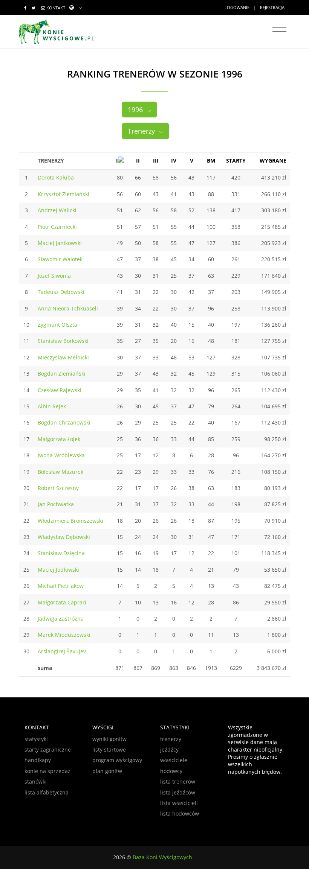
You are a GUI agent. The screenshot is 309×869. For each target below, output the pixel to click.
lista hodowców (179, 813)
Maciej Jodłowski (58, 569)
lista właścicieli (179, 803)
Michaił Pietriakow (61, 585)
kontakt (55, 8)
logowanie (237, 7)
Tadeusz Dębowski (61, 291)
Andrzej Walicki (57, 210)
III (156, 160)
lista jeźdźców (177, 792)
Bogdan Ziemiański (62, 373)
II (138, 160)
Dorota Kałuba (56, 177)
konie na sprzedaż (47, 771)
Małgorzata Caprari (62, 602)
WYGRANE (273, 160)
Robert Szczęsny (58, 488)
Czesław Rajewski (59, 390)
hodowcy (171, 771)
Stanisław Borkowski (63, 340)
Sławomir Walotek (60, 259)
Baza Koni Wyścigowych (162, 857)
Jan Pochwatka (56, 504)
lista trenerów (177, 781)
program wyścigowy (117, 760)
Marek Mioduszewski (64, 634)
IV (173, 160)
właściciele (173, 760)
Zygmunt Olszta (57, 324)
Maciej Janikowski (60, 243)
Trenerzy (142, 130)
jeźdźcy (169, 749)
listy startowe (109, 749)
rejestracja (272, 7)
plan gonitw (107, 771)
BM (211, 160)
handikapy (37, 760)
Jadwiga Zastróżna (61, 618)
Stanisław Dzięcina (61, 553)
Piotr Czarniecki (57, 226)
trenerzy (170, 739)
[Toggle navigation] (279, 28)
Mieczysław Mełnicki (63, 357)
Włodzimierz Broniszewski (70, 520)
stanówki (35, 781)
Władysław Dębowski (64, 536)
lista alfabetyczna (46, 792)
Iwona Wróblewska (61, 455)
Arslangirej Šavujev (62, 651)
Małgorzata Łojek (59, 439)
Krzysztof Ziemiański (63, 194)
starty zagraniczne (47, 749)
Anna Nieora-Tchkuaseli (68, 308)
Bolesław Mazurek (60, 471)
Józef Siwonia (54, 275)
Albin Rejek (52, 406)
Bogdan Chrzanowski (64, 422)
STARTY (236, 160)
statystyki (36, 739)
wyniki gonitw (109, 739)
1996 (136, 109)
